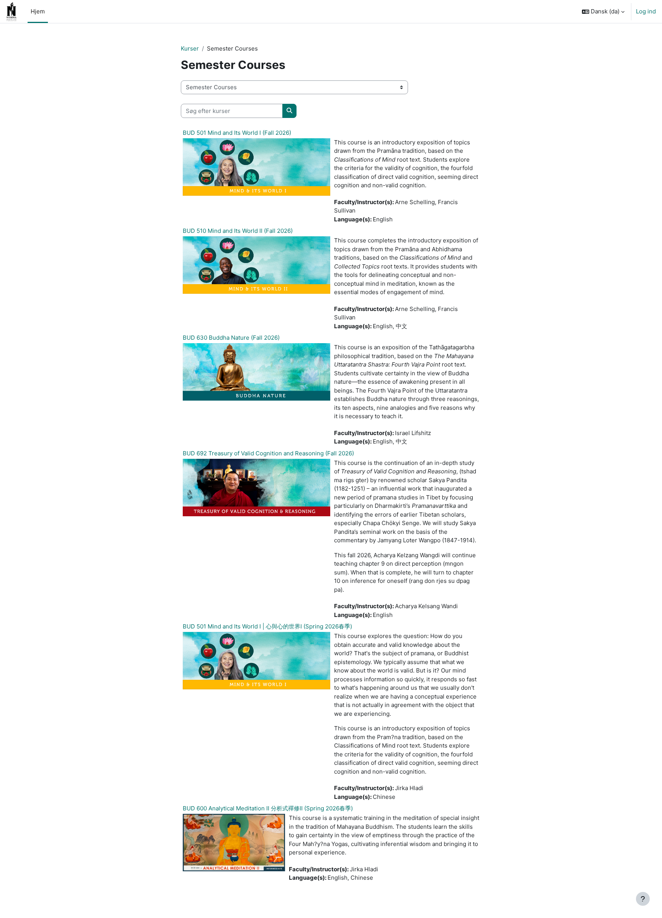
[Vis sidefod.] (643, 899)
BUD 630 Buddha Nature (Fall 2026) (231, 337)
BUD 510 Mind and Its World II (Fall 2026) (238, 230)
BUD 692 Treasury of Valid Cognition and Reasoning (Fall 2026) (268, 453)
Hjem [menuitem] (38, 11)
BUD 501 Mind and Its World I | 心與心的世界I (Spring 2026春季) (267, 626)
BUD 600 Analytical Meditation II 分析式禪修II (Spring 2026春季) (268, 808)
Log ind (646, 11)
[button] (603, 11)
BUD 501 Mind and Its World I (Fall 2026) (237, 132)
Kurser (190, 48)
